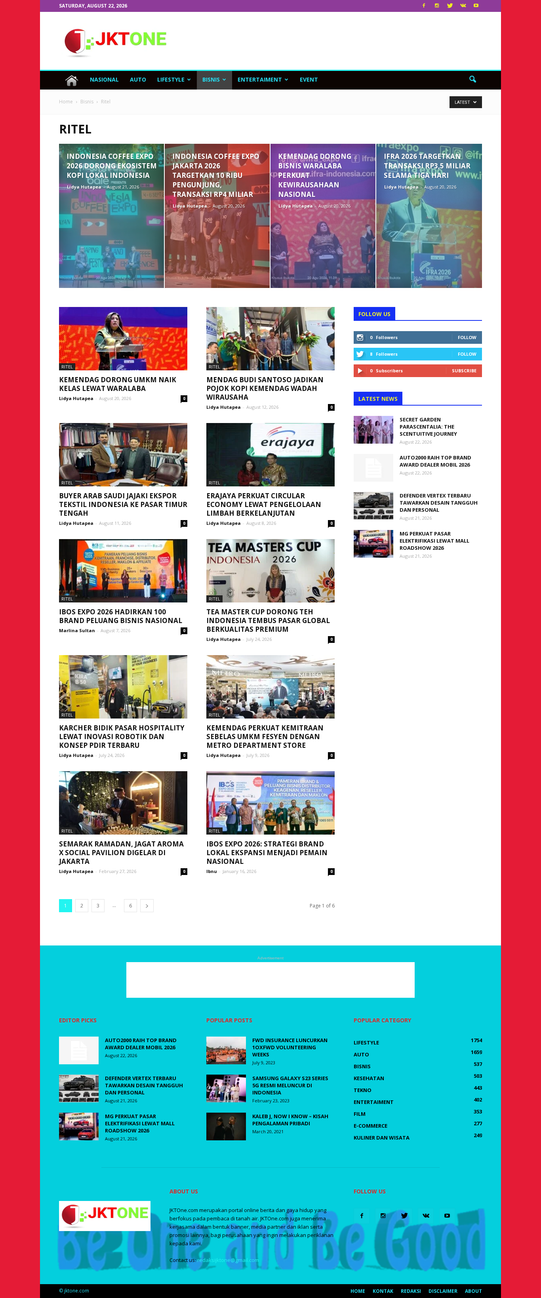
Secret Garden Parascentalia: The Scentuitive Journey (428, 426)
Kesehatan (369, 1078)
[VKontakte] (463, 6)
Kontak (383, 1291)
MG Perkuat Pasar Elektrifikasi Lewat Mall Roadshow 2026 (434, 540)
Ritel (67, 367)
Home (358, 1291)
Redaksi (411, 1291)
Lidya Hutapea (84, 187)
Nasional (104, 79)
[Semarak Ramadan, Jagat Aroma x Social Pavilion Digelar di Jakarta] (123, 803)
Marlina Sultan (77, 630)
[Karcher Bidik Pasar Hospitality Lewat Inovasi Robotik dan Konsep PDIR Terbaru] (123, 687)
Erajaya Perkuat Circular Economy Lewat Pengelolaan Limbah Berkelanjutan (263, 504)
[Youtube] (476, 6)
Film (360, 1113)
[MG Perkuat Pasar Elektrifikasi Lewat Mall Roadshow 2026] (373, 544)
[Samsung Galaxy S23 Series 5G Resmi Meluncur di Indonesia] (226, 1088)
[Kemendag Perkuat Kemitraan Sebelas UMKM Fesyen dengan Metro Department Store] (270, 687)
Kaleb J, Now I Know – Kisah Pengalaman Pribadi (290, 1120)
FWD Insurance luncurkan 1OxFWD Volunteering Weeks (290, 1047)
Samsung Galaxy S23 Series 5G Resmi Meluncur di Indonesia (290, 1085)
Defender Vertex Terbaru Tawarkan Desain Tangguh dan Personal (439, 502)
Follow (467, 337)
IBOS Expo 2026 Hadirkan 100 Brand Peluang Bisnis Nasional (120, 616)
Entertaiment (260, 79)
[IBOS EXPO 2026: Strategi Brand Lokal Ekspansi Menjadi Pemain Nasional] (270, 803)
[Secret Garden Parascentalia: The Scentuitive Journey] (373, 430)
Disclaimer (443, 1291)
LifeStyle (171, 79)
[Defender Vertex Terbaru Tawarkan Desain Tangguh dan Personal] (373, 506)
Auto (138, 79)
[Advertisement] (338, 41)
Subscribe (464, 371)
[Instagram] (437, 6)
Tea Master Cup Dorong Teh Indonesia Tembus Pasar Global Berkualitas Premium (268, 620)
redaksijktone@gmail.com (228, 1260)
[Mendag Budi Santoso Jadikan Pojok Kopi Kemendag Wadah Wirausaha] (270, 338)
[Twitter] (450, 6)
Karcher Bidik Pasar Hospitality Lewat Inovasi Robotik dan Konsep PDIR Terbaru (122, 736)
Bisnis (211, 79)
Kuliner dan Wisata (382, 1137)
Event (309, 79)
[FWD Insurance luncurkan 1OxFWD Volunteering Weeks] (226, 1050)
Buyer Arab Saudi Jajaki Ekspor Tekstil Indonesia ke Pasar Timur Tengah (123, 504)
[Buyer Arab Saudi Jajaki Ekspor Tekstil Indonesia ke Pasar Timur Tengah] (123, 454)
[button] (472, 79)
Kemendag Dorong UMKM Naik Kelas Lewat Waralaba (117, 384)
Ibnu (211, 871)
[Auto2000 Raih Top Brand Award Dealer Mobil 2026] (373, 468)
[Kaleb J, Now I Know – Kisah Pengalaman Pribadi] (226, 1126)
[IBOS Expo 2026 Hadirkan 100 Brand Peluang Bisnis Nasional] (123, 570)
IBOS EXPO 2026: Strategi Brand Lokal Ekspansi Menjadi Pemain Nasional (267, 852)
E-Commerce (370, 1125)
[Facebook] (424, 6)
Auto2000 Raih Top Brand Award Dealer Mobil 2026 (435, 461)
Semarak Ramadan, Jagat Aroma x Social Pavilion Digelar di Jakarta (121, 852)
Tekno (362, 1090)
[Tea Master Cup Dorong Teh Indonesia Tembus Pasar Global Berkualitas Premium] (270, 570)
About (473, 1291)
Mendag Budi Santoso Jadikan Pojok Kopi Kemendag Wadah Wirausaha (265, 388)
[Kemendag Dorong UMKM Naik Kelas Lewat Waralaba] (123, 338)
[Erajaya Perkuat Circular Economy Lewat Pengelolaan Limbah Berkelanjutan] (270, 454)
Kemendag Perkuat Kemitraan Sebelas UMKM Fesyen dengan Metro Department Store (265, 736)
